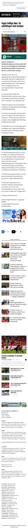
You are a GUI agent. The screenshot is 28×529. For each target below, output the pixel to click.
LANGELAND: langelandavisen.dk (9, 515)
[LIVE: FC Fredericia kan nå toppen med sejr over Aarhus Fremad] (5, 385)
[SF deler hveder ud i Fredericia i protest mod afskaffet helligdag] (5, 312)
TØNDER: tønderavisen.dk (8, 497)
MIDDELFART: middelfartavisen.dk (10, 508)
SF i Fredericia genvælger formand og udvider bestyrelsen (18, 319)
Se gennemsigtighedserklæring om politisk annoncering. (14, 442)
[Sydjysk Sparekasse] (14, 56)
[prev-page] (3, 325)
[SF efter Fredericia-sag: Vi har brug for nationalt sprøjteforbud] (5, 277)
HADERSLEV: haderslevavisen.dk (9, 498)
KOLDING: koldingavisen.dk (8, 505)
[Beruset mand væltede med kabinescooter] (5, 393)
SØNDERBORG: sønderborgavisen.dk (10, 495)
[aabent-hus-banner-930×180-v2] (14, 14)
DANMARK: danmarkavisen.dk (9, 484)
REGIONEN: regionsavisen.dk (8, 487)
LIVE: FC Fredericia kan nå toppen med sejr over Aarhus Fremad (18, 384)
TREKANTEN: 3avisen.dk (7, 490)
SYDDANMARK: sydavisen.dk (8, 489)
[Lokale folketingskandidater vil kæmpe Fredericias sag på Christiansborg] (5, 302)
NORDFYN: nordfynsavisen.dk (8, 518)
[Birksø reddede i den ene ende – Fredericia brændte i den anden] (5, 378)
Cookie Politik (12, 5)
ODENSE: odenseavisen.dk (8, 510)
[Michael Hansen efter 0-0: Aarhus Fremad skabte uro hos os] (5, 370)
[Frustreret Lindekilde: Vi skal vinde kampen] (14, 345)
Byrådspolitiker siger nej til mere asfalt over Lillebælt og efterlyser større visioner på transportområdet (18, 256)
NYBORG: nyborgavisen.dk (8, 511)
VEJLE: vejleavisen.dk (7, 507)
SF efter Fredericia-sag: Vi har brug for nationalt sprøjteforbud (18, 277)
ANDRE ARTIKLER (14, 239)
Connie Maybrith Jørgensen (9, 31)
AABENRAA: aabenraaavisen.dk (9, 502)
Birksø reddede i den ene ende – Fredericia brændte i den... (17, 376)
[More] (20, 231)
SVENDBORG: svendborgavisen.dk (9, 513)
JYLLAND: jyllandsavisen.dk (8, 485)
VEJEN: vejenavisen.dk (7, 500)
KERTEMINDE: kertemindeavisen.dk (10, 516)
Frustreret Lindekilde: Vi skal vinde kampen (12, 356)
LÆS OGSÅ (5, 239)
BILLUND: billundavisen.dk (8, 493)
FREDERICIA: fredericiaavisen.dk (9, 503)
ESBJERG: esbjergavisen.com (8, 492)
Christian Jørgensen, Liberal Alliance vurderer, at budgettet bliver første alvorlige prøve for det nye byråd (18, 268)
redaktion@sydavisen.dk (7, 466)
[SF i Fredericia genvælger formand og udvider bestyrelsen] (5, 319)
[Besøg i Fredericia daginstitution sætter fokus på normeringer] (5, 285)
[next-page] (5, 325)
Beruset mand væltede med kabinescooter (16, 391)
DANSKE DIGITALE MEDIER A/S (10, 411)
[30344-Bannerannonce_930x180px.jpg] (14, 404)
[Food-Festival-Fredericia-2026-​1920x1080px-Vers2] (14, 143)
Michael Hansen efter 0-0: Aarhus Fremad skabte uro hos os (17, 369)
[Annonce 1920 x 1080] (14, 216)
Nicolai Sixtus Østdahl (7, 359)
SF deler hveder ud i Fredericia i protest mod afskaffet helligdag (17, 312)
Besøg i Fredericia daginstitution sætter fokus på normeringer (16, 285)
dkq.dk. (21, 427)
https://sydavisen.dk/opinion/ (9, 453)
